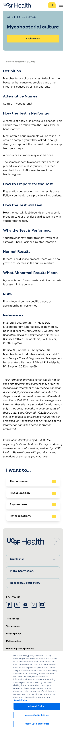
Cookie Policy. (21, 700)
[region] (33, 690)
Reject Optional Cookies (37, 723)
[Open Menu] (61, 5)
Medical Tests (28, 17)
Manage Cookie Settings (37, 715)
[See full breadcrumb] (16, 17)
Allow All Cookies (36, 706)
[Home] (18, 5)
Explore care (33, 38)
